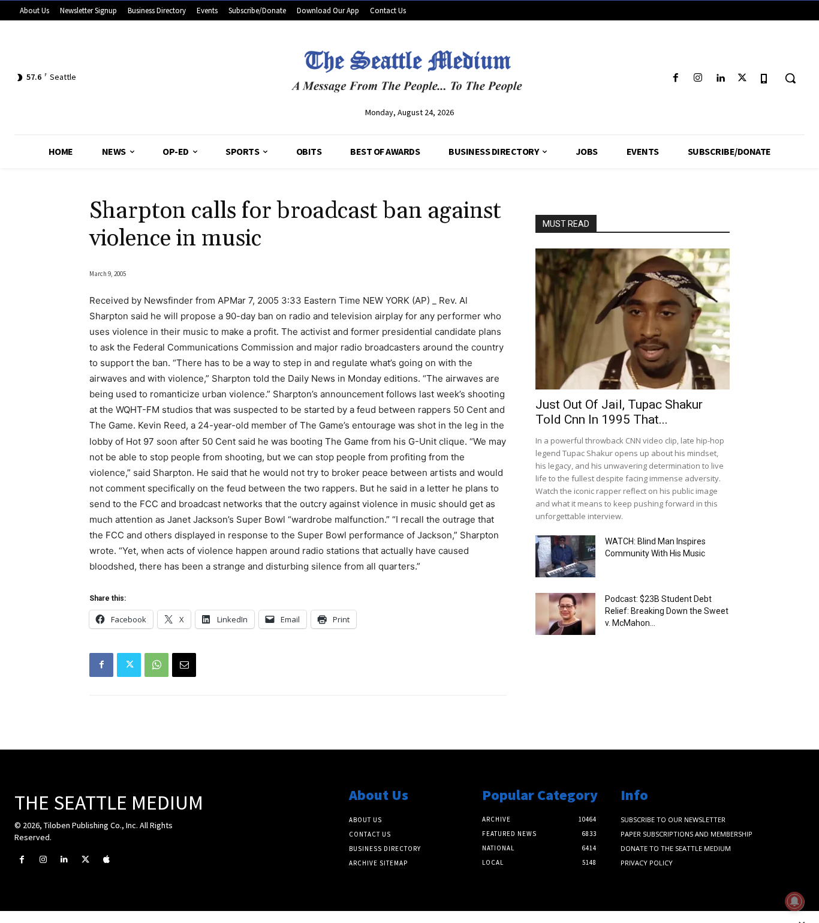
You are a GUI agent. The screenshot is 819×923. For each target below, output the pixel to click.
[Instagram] (697, 78)
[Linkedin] (720, 78)
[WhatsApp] (156, 665)
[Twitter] (742, 78)
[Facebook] (675, 78)
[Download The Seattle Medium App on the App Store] (765, 78)
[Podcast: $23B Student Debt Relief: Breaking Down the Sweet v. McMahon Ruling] (565, 614)
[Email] (184, 665)
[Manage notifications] (794, 901)
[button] (790, 78)
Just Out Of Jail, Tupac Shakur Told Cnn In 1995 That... (619, 412)
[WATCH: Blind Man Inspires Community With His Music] (565, 556)
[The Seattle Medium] (409, 67)
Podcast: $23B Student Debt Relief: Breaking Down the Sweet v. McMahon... (666, 611)
